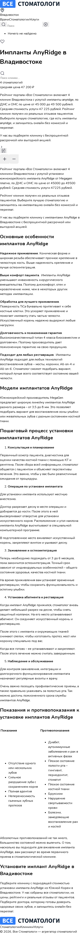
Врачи (4, 19)
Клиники (27, 927)
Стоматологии (19, 19)
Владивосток (9, 15)
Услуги (34, 19)
